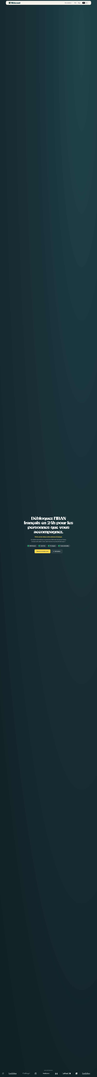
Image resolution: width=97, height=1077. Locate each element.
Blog (79, 3)
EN (86, 2)
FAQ (75, 3)
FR (83, 2)
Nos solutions (68, 3)
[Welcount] (14, 3)
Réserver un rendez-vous (42, 551)
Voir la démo (56, 551)
